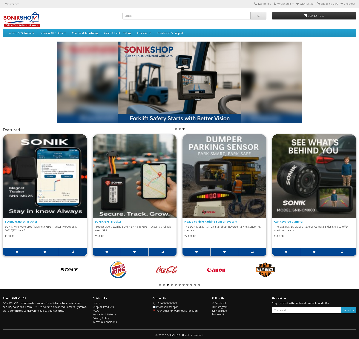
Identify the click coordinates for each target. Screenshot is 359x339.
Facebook (220, 303)
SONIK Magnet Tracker (21, 221)
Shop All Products (103, 307)
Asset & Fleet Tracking (117, 33)
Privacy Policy (101, 318)
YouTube (221, 310)
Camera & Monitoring (85, 33)
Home (96, 303)
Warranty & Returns (104, 314)
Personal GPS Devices (53, 33)
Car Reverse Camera (288, 221)
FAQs (96, 310)
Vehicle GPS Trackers (21, 33)
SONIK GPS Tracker (108, 221)
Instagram (221, 307)
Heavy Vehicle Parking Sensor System (210, 221)
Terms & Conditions (105, 322)
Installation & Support (170, 33)
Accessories (144, 33)
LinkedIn (219, 314)
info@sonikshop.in (167, 307)
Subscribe (348, 310)
